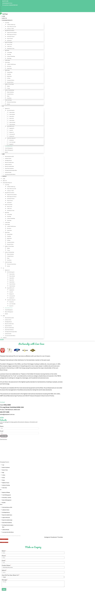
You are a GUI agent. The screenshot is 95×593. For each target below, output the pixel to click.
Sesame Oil (11, 144)
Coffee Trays (9, 46)
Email (1, 431)
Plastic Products (10, 38)
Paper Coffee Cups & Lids (11, 26)
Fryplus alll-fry (11, 116)
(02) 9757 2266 (4, 412)
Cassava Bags (9, 52)
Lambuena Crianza (8, 158)
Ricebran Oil (11, 132)
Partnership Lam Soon (8, 146)
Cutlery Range (7, 60)
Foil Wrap (8, 78)
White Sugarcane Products (11, 34)
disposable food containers (9, 30)
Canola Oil (11, 130)
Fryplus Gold (11, 118)
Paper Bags (9, 54)
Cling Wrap (9, 74)
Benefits (6, 152)
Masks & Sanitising (10, 92)
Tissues (8, 88)
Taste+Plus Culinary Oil (11, 138)
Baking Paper (9, 76)
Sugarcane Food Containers (12, 32)
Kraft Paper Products (11, 36)
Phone (4, 555)
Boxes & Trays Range (8, 42)
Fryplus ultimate (12, 114)
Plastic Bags (9, 58)
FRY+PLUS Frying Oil (10, 110)
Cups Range (7, 22)
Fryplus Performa (12, 122)
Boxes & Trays (9, 44)
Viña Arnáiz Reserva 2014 (9, 156)
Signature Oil (7, 108)
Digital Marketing (14, 535)
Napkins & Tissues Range (9, 84)
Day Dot (8, 104)
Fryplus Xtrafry (11, 120)
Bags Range (7, 50)
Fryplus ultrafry (12, 112)
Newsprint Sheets (10, 82)
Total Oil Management (9, 148)
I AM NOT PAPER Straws (11, 64)
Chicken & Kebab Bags (11, 56)
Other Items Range (8, 100)
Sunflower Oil (11, 136)
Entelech (19, 535)
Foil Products (9, 40)
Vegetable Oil (11, 128)
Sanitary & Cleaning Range (9, 90)
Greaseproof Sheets (10, 80)
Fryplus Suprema (12, 124)
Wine (3, 154)
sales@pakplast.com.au (7, 414)
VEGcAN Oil (11, 140)
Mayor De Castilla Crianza (9, 162)
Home (3, 16)
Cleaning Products (10, 94)
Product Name (6, 565)
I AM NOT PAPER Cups (11, 24)
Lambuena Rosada (8, 172)
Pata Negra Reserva (8, 160)
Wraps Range (7, 70)
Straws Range (7, 62)
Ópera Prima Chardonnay (9, 168)
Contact (4, 176)
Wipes (8, 96)
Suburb (4, 570)
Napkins (8, 86)
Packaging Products (7, 20)
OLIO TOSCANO (12, 142)
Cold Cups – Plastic (10, 28)
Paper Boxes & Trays (10, 48)
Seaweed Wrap (9, 72)
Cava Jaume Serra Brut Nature (10, 174)
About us (4, 18)
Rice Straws (9, 66)
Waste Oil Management (9, 150)
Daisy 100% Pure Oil (10, 126)
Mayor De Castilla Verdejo (9, 166)
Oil (3, 105)
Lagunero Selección (8, 164)
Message (5, 579)
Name (1, 426)
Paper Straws (9, 68)
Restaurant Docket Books (11, 102)
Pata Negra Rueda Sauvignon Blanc (11, 170)
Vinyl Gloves (9, 98)
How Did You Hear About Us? (11, 575)
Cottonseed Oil (12, 134)
